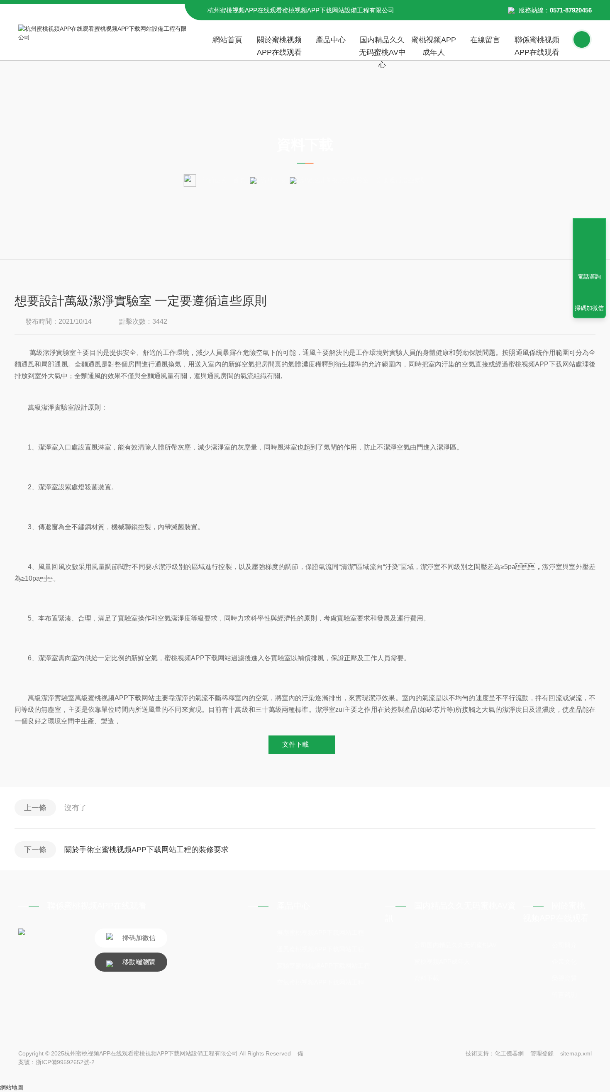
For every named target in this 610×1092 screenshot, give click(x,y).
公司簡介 (564, 944)
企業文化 (564, 961)
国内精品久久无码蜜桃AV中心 (382, 48)
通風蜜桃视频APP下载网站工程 (320, 949)
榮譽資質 (564, 978)
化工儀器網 (509, 1053)
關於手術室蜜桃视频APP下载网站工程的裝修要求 (146, 849)
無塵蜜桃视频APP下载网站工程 (320, 932)
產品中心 (331, 40)
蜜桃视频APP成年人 (433, 46)
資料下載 (273, 179)
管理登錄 (542, 1053)
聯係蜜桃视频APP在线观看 (537, 46)
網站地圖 (11, 1087)
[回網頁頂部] (589, 246)
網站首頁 (227, 40)
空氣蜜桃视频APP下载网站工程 (320, 982)
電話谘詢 (589, 276)
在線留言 (485, 40)
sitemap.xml (576, 1053)
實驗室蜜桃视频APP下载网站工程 (323, 965)
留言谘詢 (564, 994)
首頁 (239, 179)
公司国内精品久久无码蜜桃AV (455, 944)
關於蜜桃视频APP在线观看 (279, 46)
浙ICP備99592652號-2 (65, 1062)
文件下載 (295, 744)
